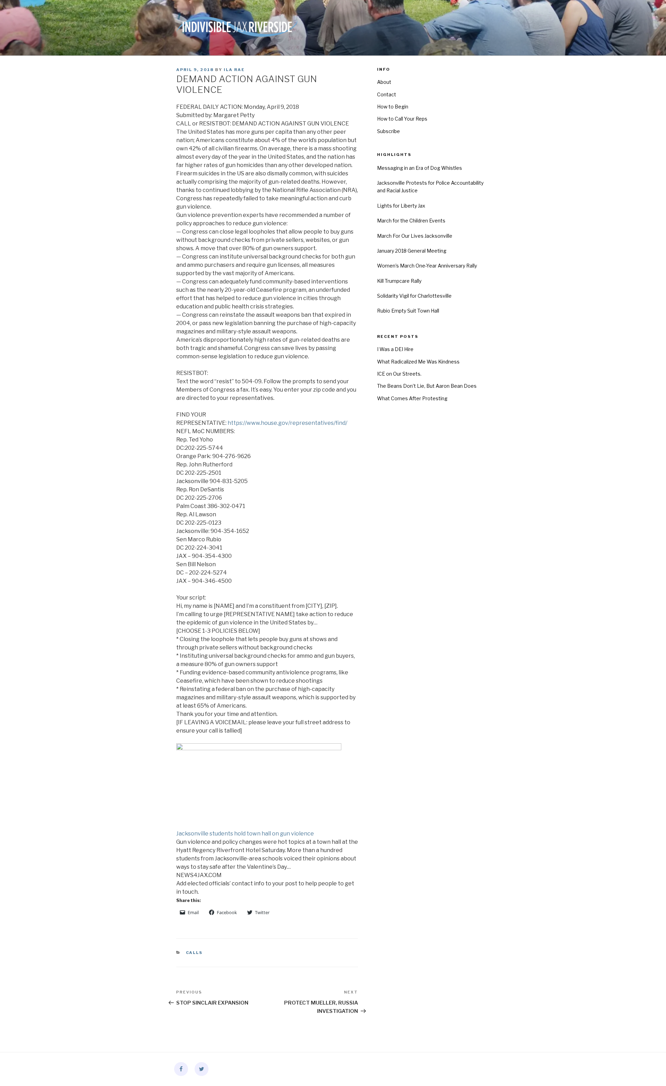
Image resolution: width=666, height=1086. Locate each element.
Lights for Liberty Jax (401, 206)
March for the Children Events (411, 221)
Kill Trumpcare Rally (399, 281)
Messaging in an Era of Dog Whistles (419, 168)
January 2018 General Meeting (411, 251)
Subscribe (388, 131)
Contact (386, 94)
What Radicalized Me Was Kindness (418, 362)
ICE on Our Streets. (399, 374)
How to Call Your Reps (402, 119)
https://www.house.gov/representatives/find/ (287, 423)
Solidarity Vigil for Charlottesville (414, 296)
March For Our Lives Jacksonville (414, 236)
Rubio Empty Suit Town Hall (408, 311)
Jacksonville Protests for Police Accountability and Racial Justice (430, 186)
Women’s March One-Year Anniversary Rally (427, 266)
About (384, 82)
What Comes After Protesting (412, 398)
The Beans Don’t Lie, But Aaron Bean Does (427, 386)
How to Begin (392, 107)
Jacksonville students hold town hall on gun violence (245, 833)
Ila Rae (234, 69)
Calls (194, 952)
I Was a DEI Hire (395, 349)
